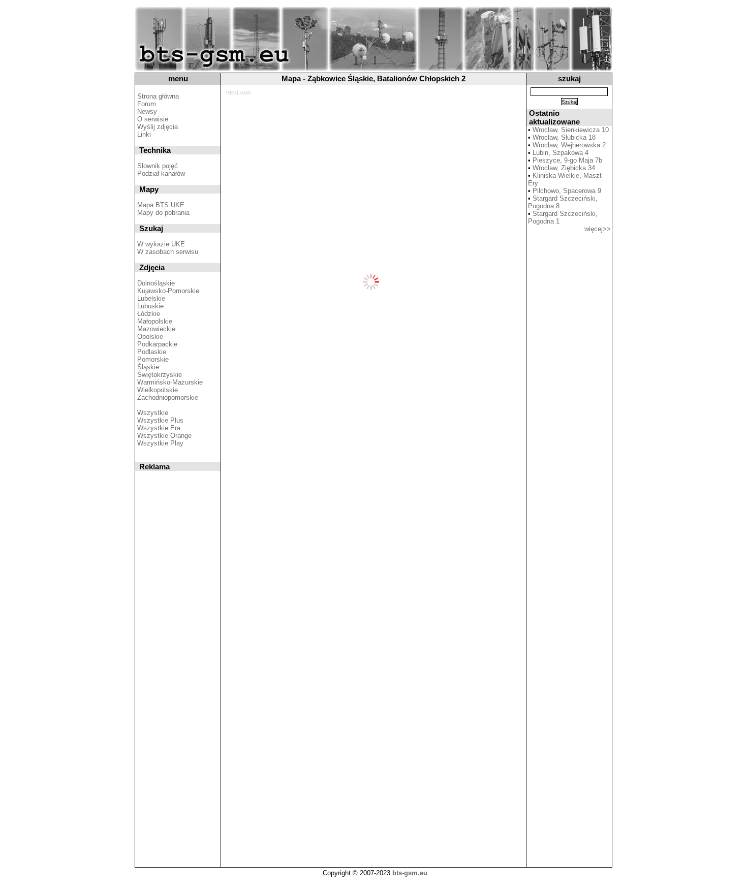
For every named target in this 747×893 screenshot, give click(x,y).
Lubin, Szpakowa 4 (560, 152)
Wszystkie (152, 413)
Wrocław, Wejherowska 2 (569, 145)
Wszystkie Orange (164, 435)
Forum (146, 104)
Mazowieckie (156, 329)
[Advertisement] (371, 118)
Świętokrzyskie (159, 374)
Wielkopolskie (157, 390)
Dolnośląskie (156, 283)
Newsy (147, 111)
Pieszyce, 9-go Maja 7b (567, 160)
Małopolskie (154, 321)
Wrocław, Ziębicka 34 (564, 168)
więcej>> (597, 229)
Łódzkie (148, 313)
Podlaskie (151, 352)
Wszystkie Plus (160, 420)
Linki (144, 134)
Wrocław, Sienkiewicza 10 (571, 130)
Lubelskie (151, 298)
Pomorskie (153, 359)
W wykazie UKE (161, 244)
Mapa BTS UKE (160, 205)
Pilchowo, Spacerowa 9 (567, 191)
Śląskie (148, 367)
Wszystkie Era (158, 428)
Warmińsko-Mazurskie (170, 382)
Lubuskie (150, 306)
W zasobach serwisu (167, 252)
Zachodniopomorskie (167, 397)
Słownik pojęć (157, 166)
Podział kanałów (161, 173)
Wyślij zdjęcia (157, 127)
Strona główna (158, 96)
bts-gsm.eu (409, 873)
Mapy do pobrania (163, 212)
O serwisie (152, 119)
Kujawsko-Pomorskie (168, 291)
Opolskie (150, 336)
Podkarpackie (157, 344)
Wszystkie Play (160, 443)
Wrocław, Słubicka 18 (564, 137)
